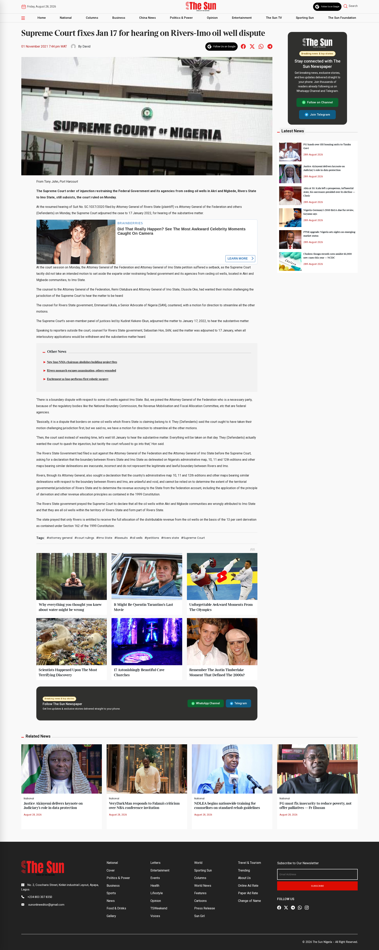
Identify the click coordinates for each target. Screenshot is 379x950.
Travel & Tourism (249, 863)
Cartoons (200, 901)
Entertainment (242, 18)
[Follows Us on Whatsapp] (261, 46)
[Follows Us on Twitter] (252, 46)
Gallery (111, 916)
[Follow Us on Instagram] (307, 907)
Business (118, 18)
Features (200, 893)
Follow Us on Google (330, 7)
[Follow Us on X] (286, 907)
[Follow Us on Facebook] (279, 907)
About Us (244, 878)
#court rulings (84, 538)
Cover (111, 870)
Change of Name (249, 901)
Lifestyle (156, 893)
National (66, 18)
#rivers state (170, 538)
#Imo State (104, 538)
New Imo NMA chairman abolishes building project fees (82, 362)
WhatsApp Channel (208, 703)
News (111, 901)
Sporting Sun (305, 18)
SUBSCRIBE (317, 886)
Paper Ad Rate (248, 893)
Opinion (212, 18)
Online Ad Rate (248, 885)
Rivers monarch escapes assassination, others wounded (81, 370)
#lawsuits (121, 538)
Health (154, 885)
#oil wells (136, 538)
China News (147, 18)
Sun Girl (199, 916)
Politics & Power (181, 18)
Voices (155, 916)
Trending (244, 870)
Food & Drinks (116, 908)
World (198, 863)
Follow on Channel (320, 102)
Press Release (204, 908)
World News (202, 885)
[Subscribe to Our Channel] (293, 907)
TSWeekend (158, 908)
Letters (155, 863)
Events (155, 878)
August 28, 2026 (33, 814)
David (86, 46)
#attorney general (59, 538)
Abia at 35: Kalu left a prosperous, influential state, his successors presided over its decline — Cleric (329, 192)
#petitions (151, 538)
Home (42, 18)
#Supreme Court (193, 538)
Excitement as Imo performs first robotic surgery (78, 379)
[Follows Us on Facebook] (243, 46)
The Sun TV (274, 18)
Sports (111, 893)
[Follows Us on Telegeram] (269, 46)
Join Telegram (320, 114)
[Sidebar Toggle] (23, 18)
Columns (92, 18)
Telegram (241, 703)
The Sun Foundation (342, 18)
